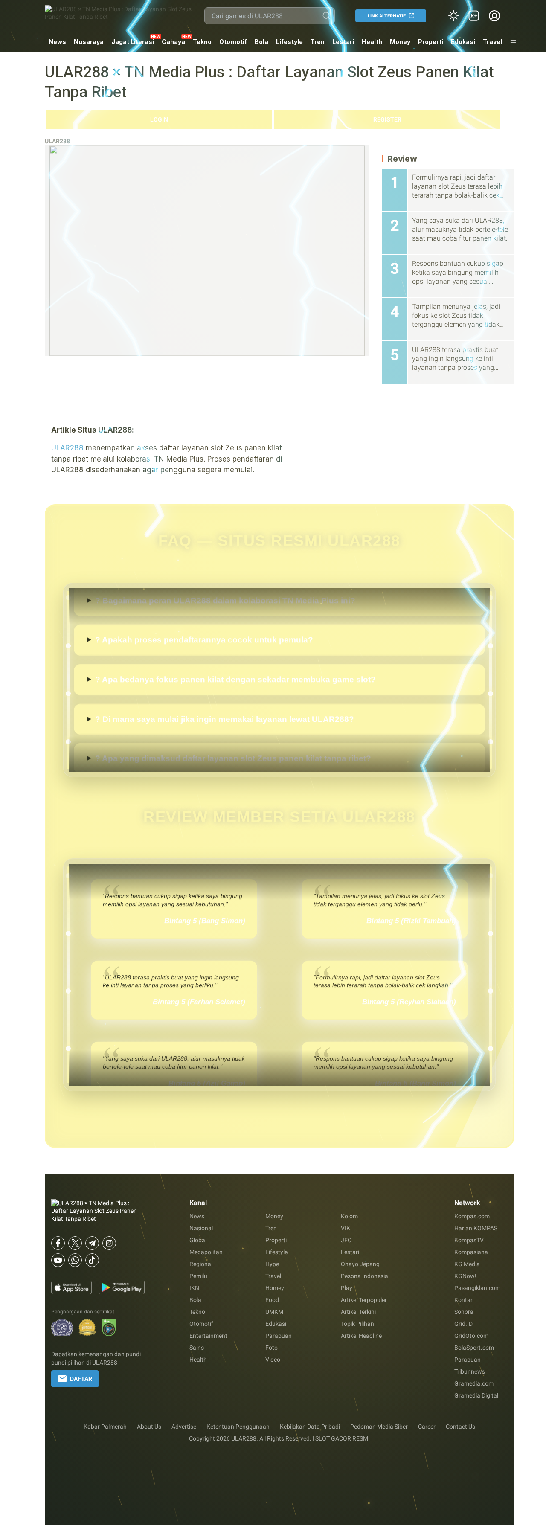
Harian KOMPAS (475, 1228)
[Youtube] (58, 1260)
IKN (194, 1287)
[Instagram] (109, 1243)
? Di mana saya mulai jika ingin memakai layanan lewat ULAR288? (224, 742)
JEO (346, 1240)
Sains (196, 1347)
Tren (318, 41)
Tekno (202, 41)
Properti (430, 41)
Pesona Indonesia (364, 1276)
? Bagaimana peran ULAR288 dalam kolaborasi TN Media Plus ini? (225, 624)
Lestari (343, 45)
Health (372, 41)
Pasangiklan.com (477, 1287)
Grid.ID (463, 1323)
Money (400, 41)
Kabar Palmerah (105, 1426)
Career (427, 1426)
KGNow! (465, 1276)
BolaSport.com (474, 1347)
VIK (345, 1228)
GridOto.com (471, 1335)
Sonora (463, 1311)
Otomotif (233, 41)
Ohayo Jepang (360, 1264)
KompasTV (469, 1240)
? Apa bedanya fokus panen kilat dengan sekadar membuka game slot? (235, 703)
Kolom (349, 1216)
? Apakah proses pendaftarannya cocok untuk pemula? (204, 664)
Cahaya (173, 41)
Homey (274, 1287)
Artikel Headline (361, 1335)
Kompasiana (471, 1252)
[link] (474, 16)
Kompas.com (472, 1216)
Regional (200, 1264)
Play (346, 1287)
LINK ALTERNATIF (387, 16)
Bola (261, 41)
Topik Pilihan (357, 1323)
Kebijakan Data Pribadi (310, 1426)
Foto (271, 1347)
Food (272, 1299)
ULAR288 (57, 141)
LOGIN (159, 119)
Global (197, 1240)
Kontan (464, 1299)
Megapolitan (206, 1252)
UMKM (274, 1311)
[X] (75, 1243)
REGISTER (387, 119)
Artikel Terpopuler (364, 1299)
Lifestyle (289, 41)
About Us (149, 1426)
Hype (272, 1264)
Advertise (183, 1426)
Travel (492, 41)
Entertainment (208, 1335)
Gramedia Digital (476, 1395)
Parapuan (278, 1335)
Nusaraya (89, 41)
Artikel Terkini (358, 1311)
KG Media (467, 1264)
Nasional (201, 1228)
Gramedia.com (474, 1383)
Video (272, 1359)
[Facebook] (58, 1243)
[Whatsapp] (75, 1260)
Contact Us (460, 1426)
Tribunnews (469, 1371)
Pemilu (198, 1276)
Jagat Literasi (132, 41)
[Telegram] (92, 1243)
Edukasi (463, 41)
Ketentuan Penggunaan (238, 1426)
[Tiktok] (92, 1260)
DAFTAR (81, 1378)
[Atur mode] (453, 16)
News (57, 41)
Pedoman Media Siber (379, 1426)
